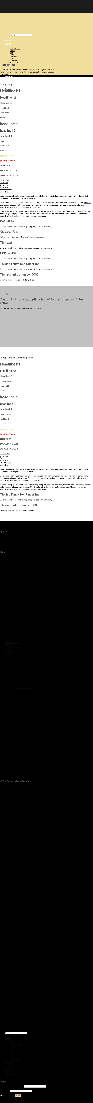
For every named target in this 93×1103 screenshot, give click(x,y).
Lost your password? (8, 1100)
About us (9, 1067)
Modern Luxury (15, 49)
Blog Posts (10, 76)
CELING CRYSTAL (12, 642)
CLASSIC (8, 645)
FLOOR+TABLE (11, 647)
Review (8, 80)
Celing (12, 55)
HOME (8, 40)
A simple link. (35, 207)
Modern (12, 47)
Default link (5, 181)
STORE (8, 44)
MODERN (9, 649)
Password (4, 1091)
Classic (12, 51)
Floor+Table (14, 60)
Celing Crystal (14, 57)
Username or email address (12, 1086)
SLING (7, 654)
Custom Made (11, 1074)
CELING (8, 640)
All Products (14, 62)
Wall (11, 58)
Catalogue (9, 1063)
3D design (9, 1065)
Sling (11, 53)
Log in (18, 1095)
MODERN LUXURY (13, 652)
